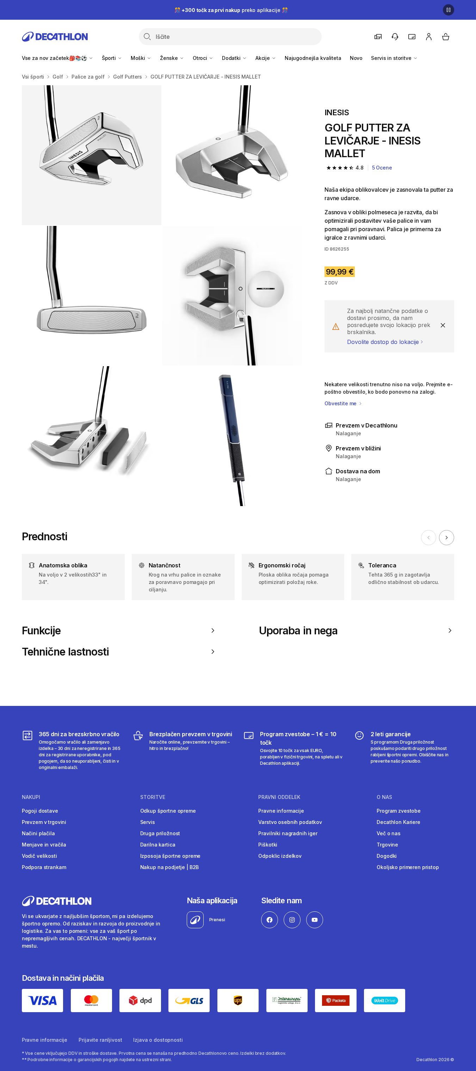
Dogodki (387, 856)
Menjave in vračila (44, 845)
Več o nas (389, 833)
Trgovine (387, 845)
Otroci (201, 58)
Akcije (263, 58)
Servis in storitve (392, 58)
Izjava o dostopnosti (158, 1040)
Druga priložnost (160, 833)
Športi (109, 58)
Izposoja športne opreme (170, 856)
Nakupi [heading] (31, 797)
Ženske (169, 58)
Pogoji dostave (40, 811)
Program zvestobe (399, 811)
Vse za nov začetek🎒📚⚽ (55, 58)
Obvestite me (341, 403)
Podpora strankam (44, 867)
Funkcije (41, 630)
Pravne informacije (281, 811)
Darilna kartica (157, 845)
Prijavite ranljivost (100, 1040)
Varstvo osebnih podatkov (290, 822)
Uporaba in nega (298, 630)
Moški (139, 58)
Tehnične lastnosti (65, 651)
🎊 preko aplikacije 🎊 (231, 10)
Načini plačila (38, 833)
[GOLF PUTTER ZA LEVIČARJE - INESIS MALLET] (92, 155)
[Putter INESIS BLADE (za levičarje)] (232, 436)
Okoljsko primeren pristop (408, 867)
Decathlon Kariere (398, 822)
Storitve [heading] (152, 797)
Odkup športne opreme (168, 811)
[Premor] (448, 10)
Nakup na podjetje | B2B (169, 867)
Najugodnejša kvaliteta (313, 58)
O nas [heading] (384, 797)
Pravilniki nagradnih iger (287, 833)
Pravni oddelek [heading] (279, 797)
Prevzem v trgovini (44, 822)
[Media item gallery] (162, 295)
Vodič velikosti (39, 856)
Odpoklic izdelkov (280, 856)
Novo (356, 58)
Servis (147, 822)
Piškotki (267, 845)
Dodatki (232, 58)
